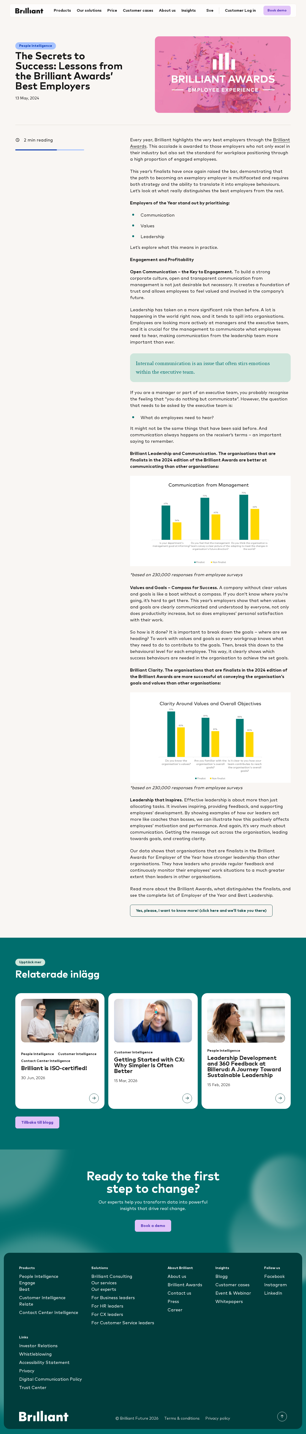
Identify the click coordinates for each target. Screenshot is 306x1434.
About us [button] (167, 10)
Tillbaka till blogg (37, 1122)
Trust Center (32, 1388)
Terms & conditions (182, 1418)
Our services (104, 1283)
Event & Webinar (233, 1293)
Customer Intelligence (77, 1054)
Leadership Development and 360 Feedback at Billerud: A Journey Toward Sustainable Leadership (244, 1066)
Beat (24, 1289)
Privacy (26, 1371)
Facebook (274, 1277)
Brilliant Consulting (111, 1277)
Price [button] (112, 10)
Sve (209, 10)
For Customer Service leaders (122, 1323)
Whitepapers (229, 1302)
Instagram (275, 1285)
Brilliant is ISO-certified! (54, 1068)
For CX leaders (107, 1315)
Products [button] (62, 10)
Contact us (179, 1293)
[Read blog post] (94, 1098)
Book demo (277, 10)
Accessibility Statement (44, 1363)
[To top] (282, 1416)
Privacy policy (217, 1418)
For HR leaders (107, 1306)
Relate (26, 1304)
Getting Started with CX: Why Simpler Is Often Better (149, 1065)
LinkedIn (273, 1293)
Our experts (103, 1289)
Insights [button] (188, 10)
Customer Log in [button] (240, 10)
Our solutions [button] (89, 10)
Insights (222, 1268)
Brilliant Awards (185, 1285)
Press (173, 1302)
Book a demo (153, 1226)
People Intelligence (35, 46)
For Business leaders (113, 1298)
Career (175, 1310)
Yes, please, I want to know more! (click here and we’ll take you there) (201, 911)
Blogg (221, 1277)
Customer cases (138, 10)
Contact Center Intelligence (45, 1061)
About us (177, 1277)
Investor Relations (38, 1346)
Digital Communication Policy (50, 1379)
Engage (27, 1283)
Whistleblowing (35, 1354)
